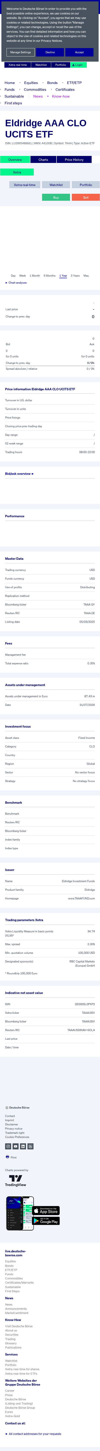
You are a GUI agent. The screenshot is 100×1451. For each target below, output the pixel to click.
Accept (79, 52)
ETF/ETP (74, 82)
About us (11, 1330)
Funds (10, 89)
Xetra (17, 172)
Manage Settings (20, 52)
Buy (56, 197)
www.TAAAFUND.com (81, 898)
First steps (13, 103)
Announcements (16, 1309)
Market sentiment (16, 1313)
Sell (85, 197)
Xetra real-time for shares (22, 1369)
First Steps (12, 1291)
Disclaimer (11, 1124)
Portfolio (60, 65)
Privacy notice (13, 1128)
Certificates (65, 89)
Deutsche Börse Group (20, 1408)
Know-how (61, 96)
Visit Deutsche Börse (19, 1326)
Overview (15, 159)
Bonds (52, 82)
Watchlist (41, 65)
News (38, 96)
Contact (10, 1116)
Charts (43, 159)
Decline (50, 52)
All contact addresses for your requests (33, 1434)
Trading (10, 1339)
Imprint (9, 1120)
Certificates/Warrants (19, 1283)
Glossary (11, 1343)
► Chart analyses (16, 282)
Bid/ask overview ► (19, 473)
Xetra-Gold (12, 1416)
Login (79, 65)
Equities (31, 82)
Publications (13, 1347)
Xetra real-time (18, 65)
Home (10, 82)
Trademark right (14, 1132)
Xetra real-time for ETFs (21, 1374)
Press (9, 1395)
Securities (11, 1335)
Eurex (9, 1412)
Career (9, 1391)
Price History (74, 159)
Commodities (35, 89)
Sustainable (14, 96)
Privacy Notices (51, 41)
